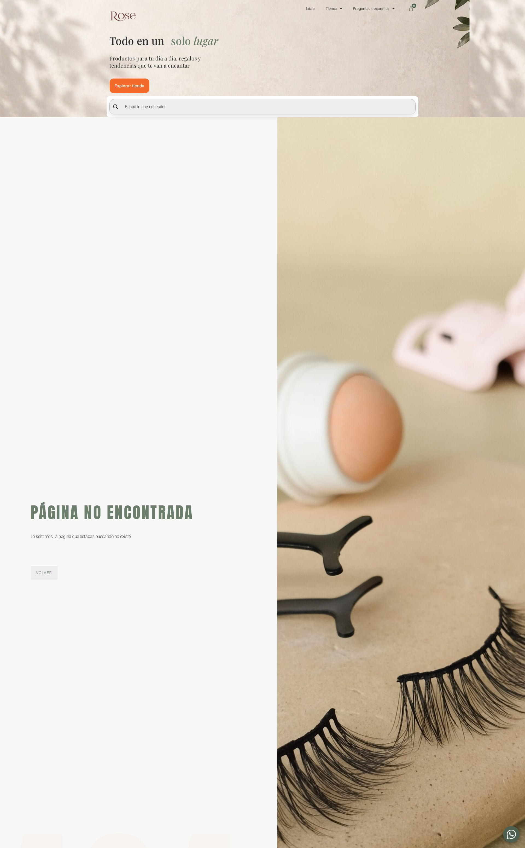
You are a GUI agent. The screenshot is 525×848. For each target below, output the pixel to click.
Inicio (310, 8)
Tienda (331, 8)
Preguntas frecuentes (371, 8)
